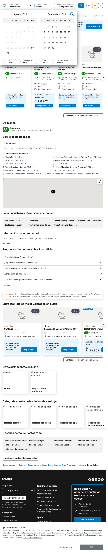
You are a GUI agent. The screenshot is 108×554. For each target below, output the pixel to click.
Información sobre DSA (47, 501)
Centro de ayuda (44, 521)
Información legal (44, 494)
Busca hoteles (9, 465)
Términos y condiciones (47, 490)
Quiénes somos (8, 516)
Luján (81, 465)
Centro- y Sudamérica (29, 465)
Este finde (45, 61)
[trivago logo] (4, 5)
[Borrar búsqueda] (30, 5)
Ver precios (92, 26)
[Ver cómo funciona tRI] (51, 130)
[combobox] (20, 6)
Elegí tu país (7, 486)
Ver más (6, 243)
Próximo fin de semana (62, 61)
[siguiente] (72, 14)
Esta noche (10, 61)
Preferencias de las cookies (48, 505)
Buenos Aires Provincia (64, 465)
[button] (92, 54)
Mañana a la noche (27, 61)
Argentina (46, 465)
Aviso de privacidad (45, 497)
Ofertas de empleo (10, 520)
